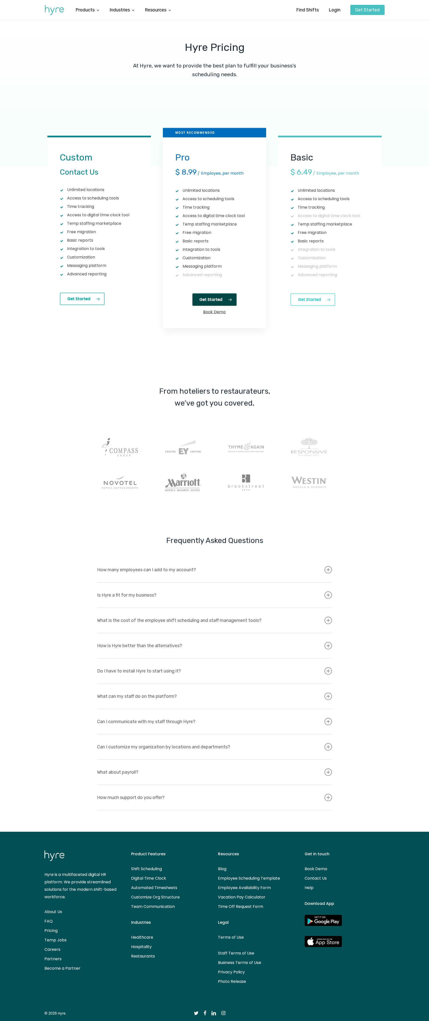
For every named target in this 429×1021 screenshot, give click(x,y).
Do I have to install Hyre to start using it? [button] (139, 671)
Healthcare (142, 937)
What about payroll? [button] (117, 772)
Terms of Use (231, 937)
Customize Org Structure (155, 897)
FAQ (48, 921)
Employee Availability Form (244, 888)
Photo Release (232, 981)
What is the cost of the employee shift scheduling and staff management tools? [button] (179, 620)
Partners (53, 959)
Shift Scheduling (146, 869)
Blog (222, 869)
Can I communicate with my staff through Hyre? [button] (146, 721)
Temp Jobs (55, 940)
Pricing (51, 930)
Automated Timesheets (154, 888)
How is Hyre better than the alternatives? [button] (139, 645)
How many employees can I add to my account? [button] (146, 570)
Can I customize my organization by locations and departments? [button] (163, 747)
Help (309, 888)
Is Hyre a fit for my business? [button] (126, 595)
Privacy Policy (231, 972)
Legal (223, 922)
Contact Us (316, 878)
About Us (53, 912)
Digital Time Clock (148, 878)
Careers (52, 949)
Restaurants (143, 956)
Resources (228, 854)
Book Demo (214, 312)
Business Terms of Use (239, 962)
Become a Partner (62, 968)
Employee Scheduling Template (249, 878)
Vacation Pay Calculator (241, 897)
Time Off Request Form (240, 906)
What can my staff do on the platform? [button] (137, 696)
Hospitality (141, 947)
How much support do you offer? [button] (131, 797)
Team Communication (153, 906)
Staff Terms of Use (236, 953)
